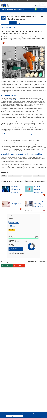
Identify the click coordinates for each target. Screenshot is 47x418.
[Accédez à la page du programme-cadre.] (3, 18)
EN (4, 27)
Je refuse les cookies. (32, 416)
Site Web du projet (13, 223)
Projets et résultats (10, 12)
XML (8, 265)
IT (12, 27)
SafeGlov (13, 99)
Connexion (36, 5)
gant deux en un (27, 175)
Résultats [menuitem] (26, 23)
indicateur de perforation (39, 175)
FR (9, 27)
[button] (39, 5)
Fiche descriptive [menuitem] (5, 23)
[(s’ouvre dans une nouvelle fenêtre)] (5, 5)
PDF (20, 265)
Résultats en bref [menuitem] (12, 23)
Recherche (41, 5)
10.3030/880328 (12, 226)
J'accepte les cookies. (14, 416)
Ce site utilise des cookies (16, 413)
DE (1, 27)
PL (15, 27)
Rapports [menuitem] (19, 23)
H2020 (17, 12)
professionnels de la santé (15, 175)
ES (7, 27)
